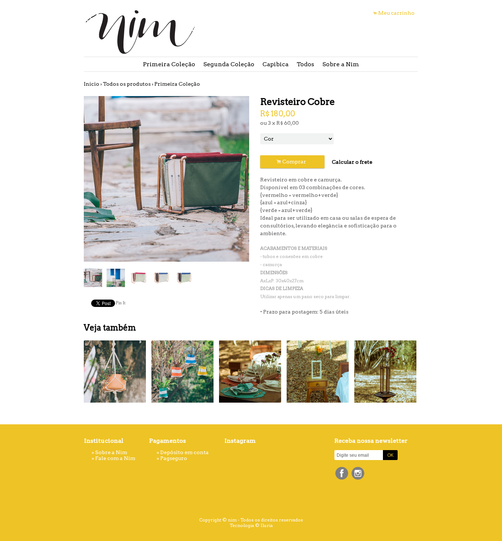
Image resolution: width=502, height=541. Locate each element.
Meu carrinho (396, 13)
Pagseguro (173, 458)
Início (91, 84)
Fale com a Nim (115, 458)
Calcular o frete (352, 162)
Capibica (275, 64)
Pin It (120, 302)
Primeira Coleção (169, 64)
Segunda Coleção (228, 64)
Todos (305, 64)
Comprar (292, 161)
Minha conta (341, 13)
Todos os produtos (127, 84)
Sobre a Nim (340, 64)
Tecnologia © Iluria (251, 525)
